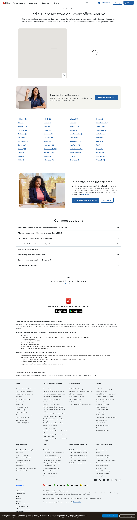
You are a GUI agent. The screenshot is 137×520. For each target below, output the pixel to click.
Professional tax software (103, 458)
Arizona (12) (22, 126)
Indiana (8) (47, 123)
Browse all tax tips (101, 391)
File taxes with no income (103, 402)
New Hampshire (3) (76, 134)
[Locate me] (64, 75)
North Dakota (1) (75, 152)
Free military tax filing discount (52, 396)
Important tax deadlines (103, 425)
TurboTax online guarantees (24, 394)
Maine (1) (47, 141)
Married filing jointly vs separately (106, 394)
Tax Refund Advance (22, 402)
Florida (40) (22, 149)
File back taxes (100, 412)
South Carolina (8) (102, 130)
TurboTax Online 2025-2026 (24, 391)
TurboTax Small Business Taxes (52, 416)
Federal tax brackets (102, 428)
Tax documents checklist (50, 473)
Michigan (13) (48, 152)
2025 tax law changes (102, 430)
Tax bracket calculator (49, 455)
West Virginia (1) (101, 156)
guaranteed (85, 194)
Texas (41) (99, 141)
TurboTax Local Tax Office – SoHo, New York (55, 431)
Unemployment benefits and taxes (106, 417)
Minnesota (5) (48, 156)
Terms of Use (77, 502)
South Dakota (100, 134)
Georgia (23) (22, 152)
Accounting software (102, 450)
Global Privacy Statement (40, 515)
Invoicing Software (101, 476)
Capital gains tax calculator (51, 468)
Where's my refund (22, 455)
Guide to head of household (104, 396)
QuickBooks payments (102, 455)
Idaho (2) (21, 160)
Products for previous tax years (25, 415)
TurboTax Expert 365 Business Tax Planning (53, 419)
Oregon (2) (99, 119)
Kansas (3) (47, 130)
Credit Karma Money (22, 407)
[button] (68, 372)
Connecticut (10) (23, 141)
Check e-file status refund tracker (52, 458)
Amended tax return (102, 407)
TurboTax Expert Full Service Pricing (53, 407)
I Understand (110, 516)
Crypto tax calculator (49, 465)
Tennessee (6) (100, 138)
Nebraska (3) (74, 126)
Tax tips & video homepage (104, 389)
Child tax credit (100, 423)
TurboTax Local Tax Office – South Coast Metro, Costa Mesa (55, 435)
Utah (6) (98, 145)
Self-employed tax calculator (51, 463)
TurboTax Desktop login (76, 389)
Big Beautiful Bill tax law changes (26, 468)
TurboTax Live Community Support (26, 450)
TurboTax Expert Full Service (51, 404)
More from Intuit (101, 468)
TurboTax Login (21, 463)
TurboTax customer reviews (77, 450)
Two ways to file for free (23, 460)
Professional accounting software (105, 460)
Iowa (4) (47, 126)
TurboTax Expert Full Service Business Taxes (54, 410)
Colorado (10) (23, 138)
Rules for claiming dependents (105, 399)
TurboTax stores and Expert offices (53, 423)
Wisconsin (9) (100, 160)
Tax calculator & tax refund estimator (53, 452)
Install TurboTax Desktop (76, 396)
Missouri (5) (74, 119)
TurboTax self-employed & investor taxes (55, 394)
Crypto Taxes (20, 404)
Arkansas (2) (22, 130)
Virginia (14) (100, 149)
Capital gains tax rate (102, 409)
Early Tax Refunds (21, 420)
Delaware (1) (22, 145)
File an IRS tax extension (23, 458)
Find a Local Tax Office (49, 428)
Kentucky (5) (48, 134)
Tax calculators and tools (50, 450)
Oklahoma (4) (74, 160)
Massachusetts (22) (50, 149)
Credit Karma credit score (103, 463)
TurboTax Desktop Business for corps (80, 404)
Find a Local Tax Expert (50, 425)
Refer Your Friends (21, 471)
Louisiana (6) (48, 138)
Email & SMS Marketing (103, 471)
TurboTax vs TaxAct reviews (77, 460)
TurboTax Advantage (75, 402)
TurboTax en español (22, 423)
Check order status (75, 399)
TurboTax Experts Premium (51, 402)
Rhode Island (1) (101, 126)
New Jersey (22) (75, 138)
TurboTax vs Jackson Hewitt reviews (80, 463)
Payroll (98, 452)
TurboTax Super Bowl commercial (79, 452)
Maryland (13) (49, 145)
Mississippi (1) (49, 160)
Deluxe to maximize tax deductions (53, 391)
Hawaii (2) (21, 156)
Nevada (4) (73, 130)
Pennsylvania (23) (102, 123)
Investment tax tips (101, 420)
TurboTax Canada (21, 412)
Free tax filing (47, 389)
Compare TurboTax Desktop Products (80, 391)
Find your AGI (100, 415)
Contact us (19, 452)
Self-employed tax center (23, 399)
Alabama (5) (22, 119)
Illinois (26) (48, 119)
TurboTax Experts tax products (52, 399)
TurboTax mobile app (22, 417)
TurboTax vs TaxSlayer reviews (78, 458)
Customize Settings (127, 516)
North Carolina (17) (76, 149)
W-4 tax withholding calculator (52, 460)
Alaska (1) (21, 123)
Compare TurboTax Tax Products (26, 389)
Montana (73, 123)
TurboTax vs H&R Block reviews (78, 455)
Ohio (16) (73, 156)
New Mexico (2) (75, 141)
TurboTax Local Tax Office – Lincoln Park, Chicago (55, 439)
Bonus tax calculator (49, 471)
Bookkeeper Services (102, 473)
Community (19, 465)
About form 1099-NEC (102, 404)
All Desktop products (75, 394)
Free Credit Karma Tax (102, 465)
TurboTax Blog (20, 409)
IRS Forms (19, 396)
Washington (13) (101, 152)
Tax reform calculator (49, 476)
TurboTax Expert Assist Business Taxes (54, 414)
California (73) (23, 134)
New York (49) (75, 145)
